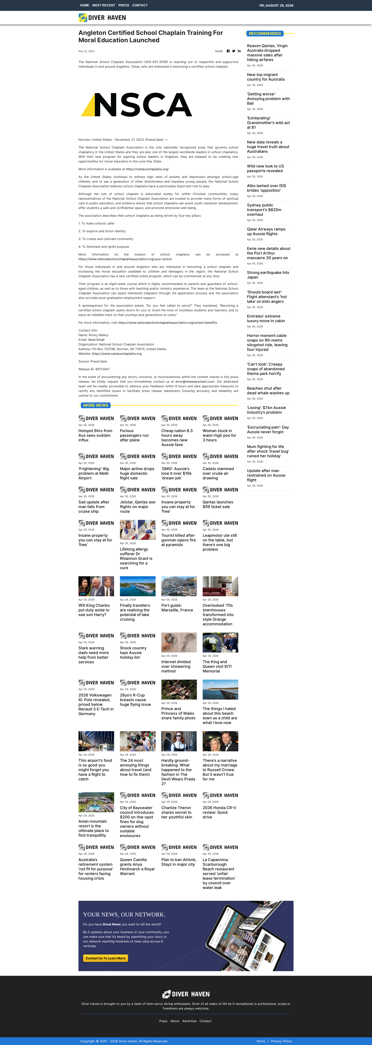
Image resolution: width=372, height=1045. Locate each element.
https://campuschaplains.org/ (147, 169)
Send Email (96, 340)
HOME (84, 5)
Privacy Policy (281, 1041)
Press (163, 1021)
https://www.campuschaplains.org (117, 354)
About (174, 1021)
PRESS (123, 5)
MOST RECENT (103, 5)
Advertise (189, 1021)
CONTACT (140, 5)
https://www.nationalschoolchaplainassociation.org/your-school (125, 259)
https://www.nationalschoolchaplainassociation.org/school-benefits (167, 322)
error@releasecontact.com (195, 381)
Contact (205, 1021)
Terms (260, 1041)
